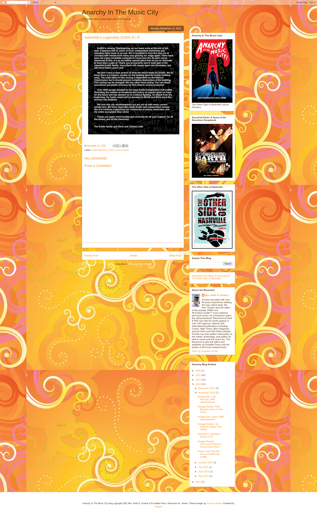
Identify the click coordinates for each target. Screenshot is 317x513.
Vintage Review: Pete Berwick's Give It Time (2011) (210, 409)
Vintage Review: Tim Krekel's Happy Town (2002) (210, 427)
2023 (198, 379)
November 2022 (207, 392)
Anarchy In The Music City (120, 12)
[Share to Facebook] (123, 145)
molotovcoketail (214, 503)
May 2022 (203, 476)
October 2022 (205, 462)
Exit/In (111, 150)
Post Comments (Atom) (139, 264)
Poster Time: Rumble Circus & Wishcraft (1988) (209, 454)
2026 (198, 370)
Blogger (158, 506)
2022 (198, 384)
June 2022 (204, 471)
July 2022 (203, 467)
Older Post (175, 255)
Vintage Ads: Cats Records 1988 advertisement (207, 399)
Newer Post (91, 255)
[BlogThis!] (117, 145)
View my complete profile (205, 351)
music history (122, 150)
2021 (198, 481)
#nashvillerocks (99, 150)
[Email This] (114, 145)
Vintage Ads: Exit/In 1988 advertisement (211, 418)
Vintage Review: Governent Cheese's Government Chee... (210, 444)
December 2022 (207, 388)
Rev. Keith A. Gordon (217, 295)
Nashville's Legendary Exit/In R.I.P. (209, 435)
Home (133, 255)
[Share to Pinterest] (126, 145)
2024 (198, 375)
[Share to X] (120, 145)
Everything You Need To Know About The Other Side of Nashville (211, 277)
